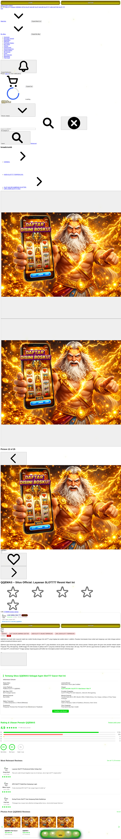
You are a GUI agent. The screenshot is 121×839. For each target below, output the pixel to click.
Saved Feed (7, 47)
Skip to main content (7, 5)
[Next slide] (118, 827)
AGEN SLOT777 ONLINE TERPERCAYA (42, 633)
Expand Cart (29, 86)
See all (118, 811)
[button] (15, 137)
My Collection (8, 55)
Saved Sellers (8, 50)
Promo (52, 835)
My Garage (7, 52)
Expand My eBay (36, 34)
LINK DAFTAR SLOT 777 (57, 7)
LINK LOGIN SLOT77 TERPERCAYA (64, 633)
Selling (6, 46)
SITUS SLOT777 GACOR (8, 621)
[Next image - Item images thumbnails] (14, 572)
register (13, 7)
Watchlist (6, 41)
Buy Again (7, 44)
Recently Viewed (9, 38)
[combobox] (18, 129)
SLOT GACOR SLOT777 (42, 7)
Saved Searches (9, 49)
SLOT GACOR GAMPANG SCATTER (19, 633)
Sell (2, 8)
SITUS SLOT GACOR (28, 7)
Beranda (45, 835)
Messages (7, 56)
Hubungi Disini (68, 835)
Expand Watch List (36, 21)
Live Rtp (76, 835)
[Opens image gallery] (1, 552)
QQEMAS (18, 7)
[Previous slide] (2, 827)
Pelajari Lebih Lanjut (114, 722)
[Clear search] (74, 123)
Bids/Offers (7, 40)
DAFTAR (90, 2)
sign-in (7, 73)
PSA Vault (7, 58)
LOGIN (30, 2)
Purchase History (9, 43)
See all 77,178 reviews (113, 760)
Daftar (60, 835)
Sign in (7, 7)
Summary (7, 37)
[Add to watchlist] (14, 559)
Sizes (5, 53)
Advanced (34, 143)
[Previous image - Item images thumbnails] (14, 458)
